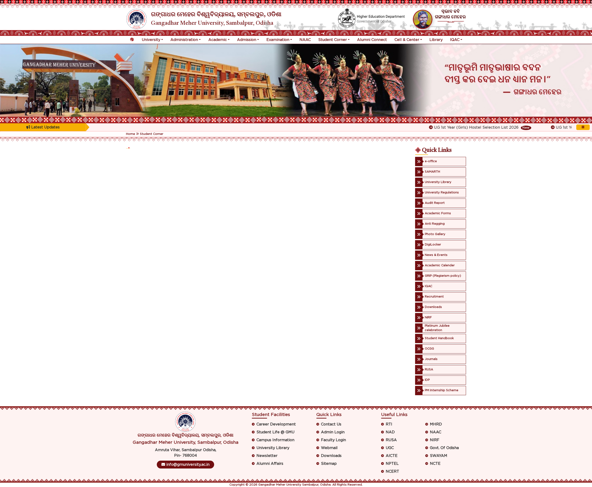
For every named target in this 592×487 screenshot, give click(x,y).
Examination (277, 40)
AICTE (392, 456)
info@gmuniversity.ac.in (187, 464)
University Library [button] (272, 448)
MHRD (436, 424)
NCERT (392, 471)
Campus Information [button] (275, 440)
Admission (246, 40)
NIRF (434, 440)
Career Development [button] (276, 424)
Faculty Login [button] (333, 440)
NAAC (305, 40)
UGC (390, 448)
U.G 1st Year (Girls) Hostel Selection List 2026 (458, 127)
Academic (217, 40)
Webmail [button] (329, 448)
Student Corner (332, 40)
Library (436, 40)
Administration (184, 40)
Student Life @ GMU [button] (275, 432)
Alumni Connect (372, 40)
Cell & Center (407, 40)
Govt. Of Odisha (444, 448)
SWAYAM (438, 456)
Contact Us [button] (331, 424)
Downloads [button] (331, 456)
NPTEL (392, 463)
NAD (390, 432)
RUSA (391, 440)
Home (130, 134)
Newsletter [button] (267, 456)
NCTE (435, 463)
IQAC (454, 40)
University (151, 40)
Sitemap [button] (329, 463)
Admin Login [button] (333, 432)
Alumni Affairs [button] (269, 463)
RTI (389, 424)
